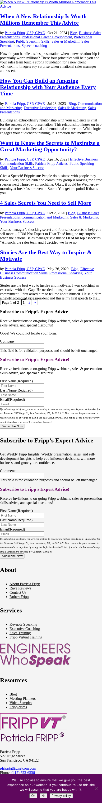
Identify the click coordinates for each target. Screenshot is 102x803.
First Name (16, 381)
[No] (96, 788)
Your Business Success (17, 221)
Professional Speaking (66, 273)
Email (12, 399)
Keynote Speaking (23, 624)
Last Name (16, 390)
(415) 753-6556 (23, 773)
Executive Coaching (24, 629)
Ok (33, 796)
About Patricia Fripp (24, 584)
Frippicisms (18, 707)
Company (7, 341)
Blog (75, 269)
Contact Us (17, 592)
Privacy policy (61, 796)
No (43, 796)
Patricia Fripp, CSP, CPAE (25, 269)
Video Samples (20, 703)
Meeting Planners (22, 698)
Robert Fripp (19, 597)
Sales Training (20, 633)
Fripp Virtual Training (25, 637)
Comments (8, 471)
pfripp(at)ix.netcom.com (18, 768)
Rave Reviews (20, 588)
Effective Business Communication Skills (47, 271)
